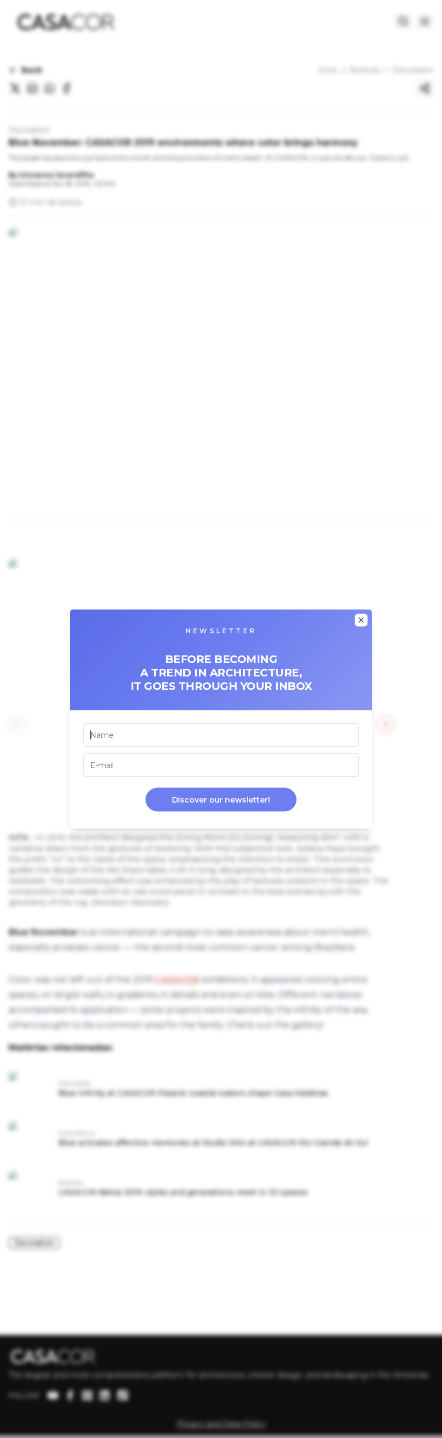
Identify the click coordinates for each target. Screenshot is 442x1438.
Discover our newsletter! (221, 800)
